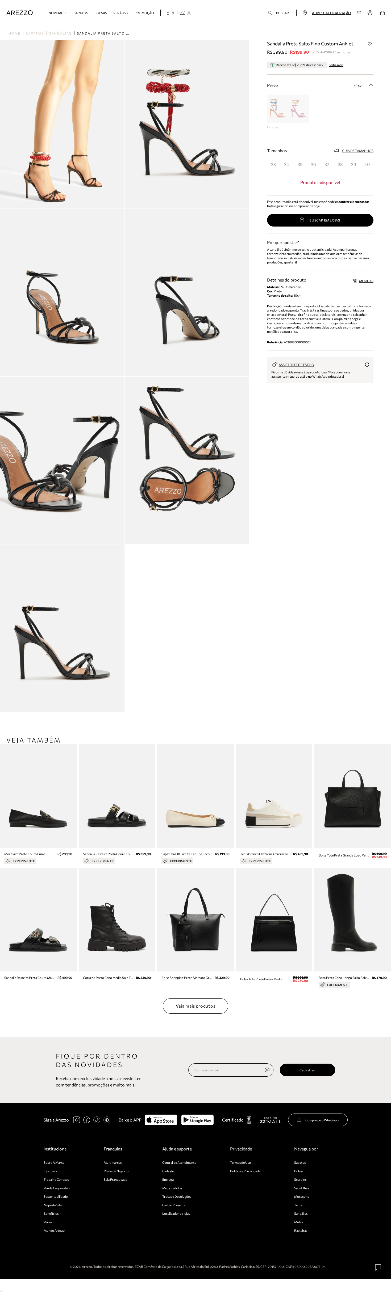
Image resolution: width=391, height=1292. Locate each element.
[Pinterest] (106, 1119)
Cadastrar (307, 1070)
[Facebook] (86, 1119)
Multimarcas (113, 1162)
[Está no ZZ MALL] (270, 1119)
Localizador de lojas (176, 1213)
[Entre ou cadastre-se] (371, 12)
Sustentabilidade (56, 1196)
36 (313, 164)
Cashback (50, 1171)
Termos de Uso (240, 1162)
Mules (298, 1222)
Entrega (168, 1179)
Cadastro (168, 1171)
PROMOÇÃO (144, 13)
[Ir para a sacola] (382, 13)
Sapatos (81, 13)
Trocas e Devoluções (176, 1196)
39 (353, 164)
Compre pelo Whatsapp (322, 1120)
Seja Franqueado (115, 1179)
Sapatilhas (301, 1188)
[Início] (19, 12)
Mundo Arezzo (54, 1230)
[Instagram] (76, 1119)
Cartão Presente (173, 1205)
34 (286, 164)
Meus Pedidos (172, 1188)
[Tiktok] (96, 1119)
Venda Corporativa (57, 1188)
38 (340, 164)
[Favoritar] (370, 43)
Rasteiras (300, 1230)
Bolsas (100, 13)
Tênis (298, 1205)
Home (14, 33)
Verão (48, 1222)
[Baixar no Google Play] (197, 1120)
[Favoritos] (359, 13)
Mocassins (301, 1196)
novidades (58, 13)
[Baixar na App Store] (161, 1120)
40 (367, 164)
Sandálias (60, 33)
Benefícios (51, 1213)
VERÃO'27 (120, 13)
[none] (267, 1070)
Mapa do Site (53, 1205)
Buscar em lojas (324, 220)
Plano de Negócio (116, 1171)
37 (327, 164)
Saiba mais (336, 65)
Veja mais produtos (195, 1005)
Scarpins (300, 1179)
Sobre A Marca (54, 1162)
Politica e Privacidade (245, 1171)
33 (273, 164)
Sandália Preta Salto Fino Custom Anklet (124, 33)
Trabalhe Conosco (56, 1179)
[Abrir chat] (378, 1267)
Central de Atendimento (179, 1162)
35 (300, 164)
